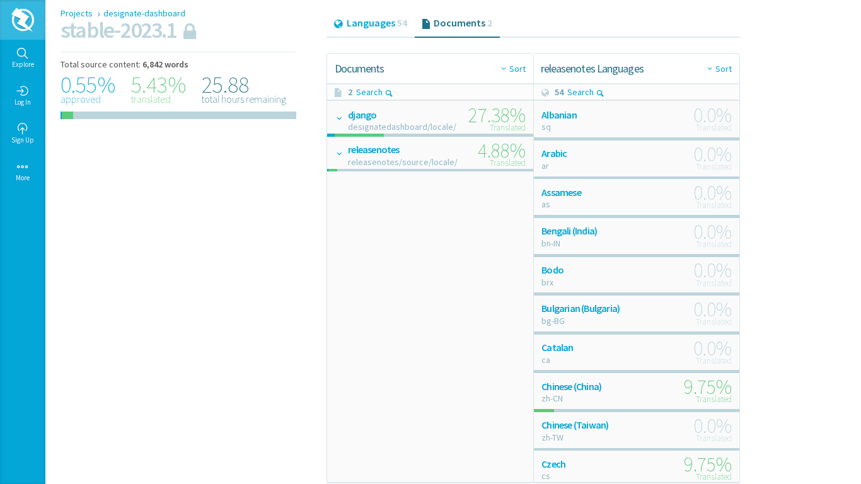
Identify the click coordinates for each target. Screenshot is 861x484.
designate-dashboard (144, 13)
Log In (22, 102)
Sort (517, 68)
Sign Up (22, 139)
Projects (78, 13)
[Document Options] (338, 117)
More (23, 177)
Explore (23, 64)
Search (369, 92)
